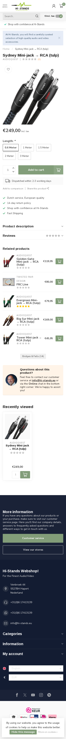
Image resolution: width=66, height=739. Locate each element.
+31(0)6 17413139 (21, 602)
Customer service (33, 538)
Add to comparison (13, 188)
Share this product (37, 188)
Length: (9, 141)
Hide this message (23, 732)
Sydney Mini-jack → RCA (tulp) (31, 49)
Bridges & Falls (33, 356)
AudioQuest (10, 59)
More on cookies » (47, 731)
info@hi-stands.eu (43, 380)
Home (6, 49)
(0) (39, 59)
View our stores (33, 549)
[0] (61, 6)
